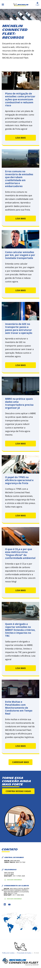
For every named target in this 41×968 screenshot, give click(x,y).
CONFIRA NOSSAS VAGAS (18, 791)
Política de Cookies (8, 953)
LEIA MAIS (20, 137)
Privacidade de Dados (24, 953)
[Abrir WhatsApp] (35, 962)
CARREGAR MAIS (20, 762)
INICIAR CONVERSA (14, 880)
